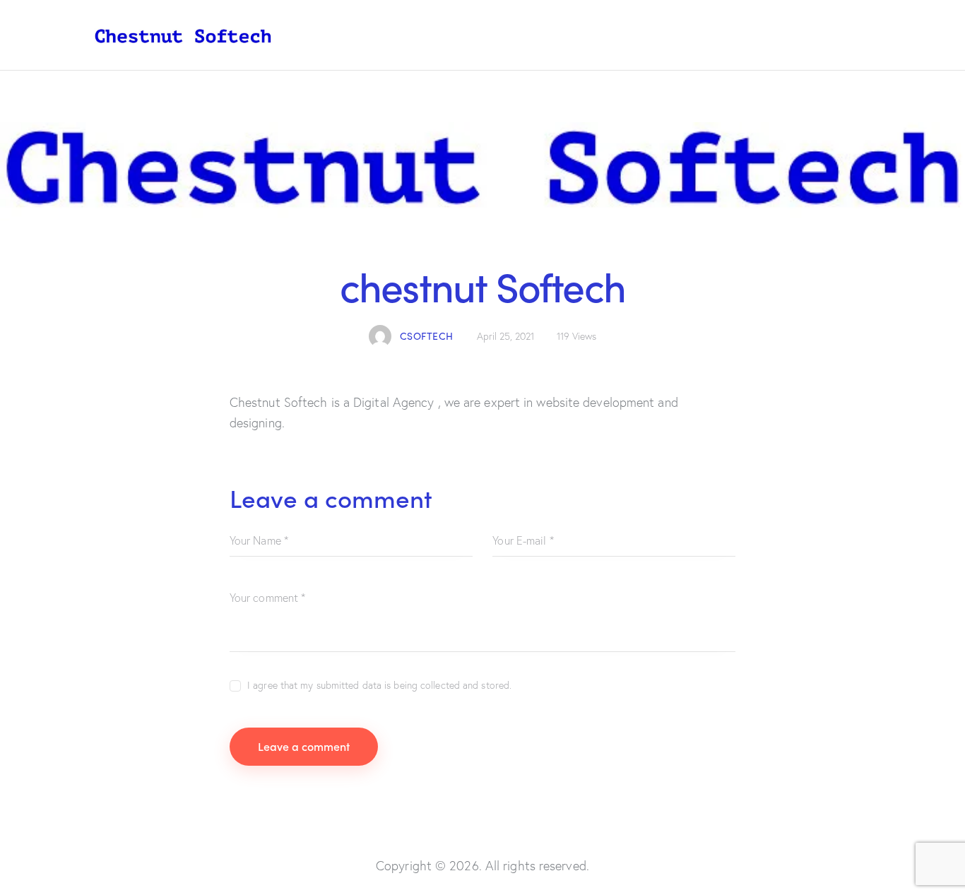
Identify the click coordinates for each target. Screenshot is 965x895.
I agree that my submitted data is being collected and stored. (379, 685)
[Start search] (861, 37)
